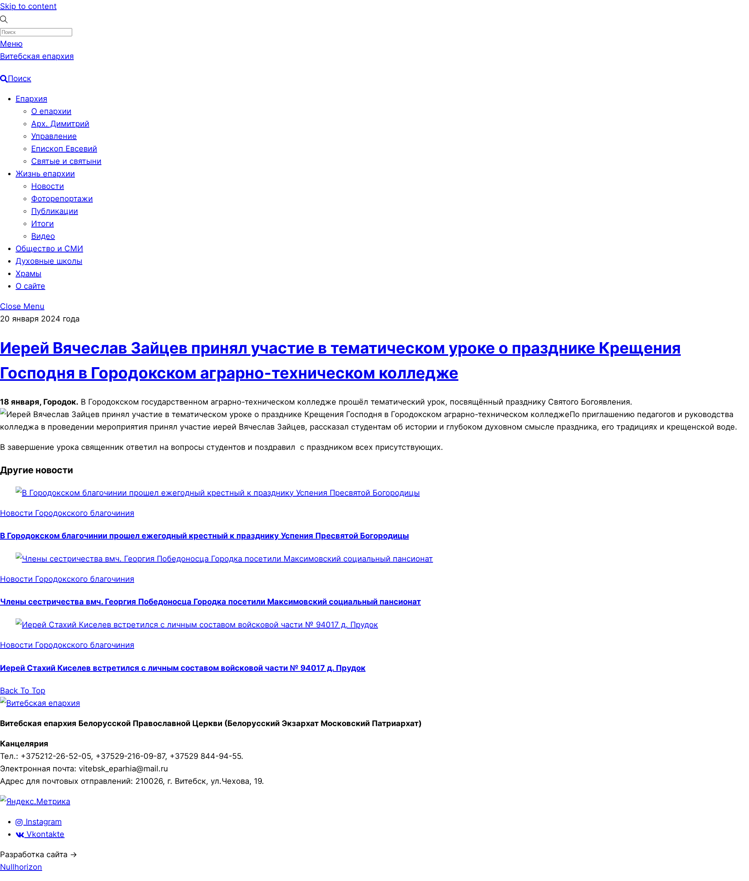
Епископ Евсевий (64, 148)
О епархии (51, 111)
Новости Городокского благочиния (67, 513)
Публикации (54, 211)
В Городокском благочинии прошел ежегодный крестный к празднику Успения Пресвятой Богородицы (204, 535)
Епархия (31, 98)
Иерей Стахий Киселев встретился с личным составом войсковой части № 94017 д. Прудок (183, 668)
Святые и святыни (66, 161)
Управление (54, 136)
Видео (43, 236)
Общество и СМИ (49, 248)
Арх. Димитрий (60, 123)
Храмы (28, 273)
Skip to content (28, 6)
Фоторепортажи (62, 198)
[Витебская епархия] (40, 703)
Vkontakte (44, 834)
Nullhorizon (21, 867)
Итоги (42, 223)
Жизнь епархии (45, 173)
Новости (47, 186)
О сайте (30, 286)
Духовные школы (49, 261)
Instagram (42, 821)
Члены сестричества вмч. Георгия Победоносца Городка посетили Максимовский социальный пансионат (210, 601)
